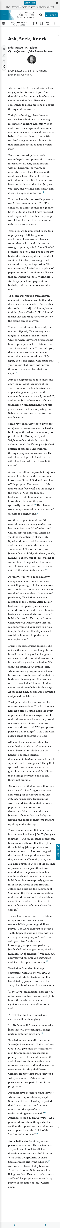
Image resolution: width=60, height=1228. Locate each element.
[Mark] (4, 55)
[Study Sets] (35, 23)
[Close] (4, 49)
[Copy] (4, 61)
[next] (45, 1225)
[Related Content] (48, 23)
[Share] (4, 66)
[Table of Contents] (3, 23)
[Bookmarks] (41, 23)
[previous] (15, 1225)
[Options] (54, 23)
